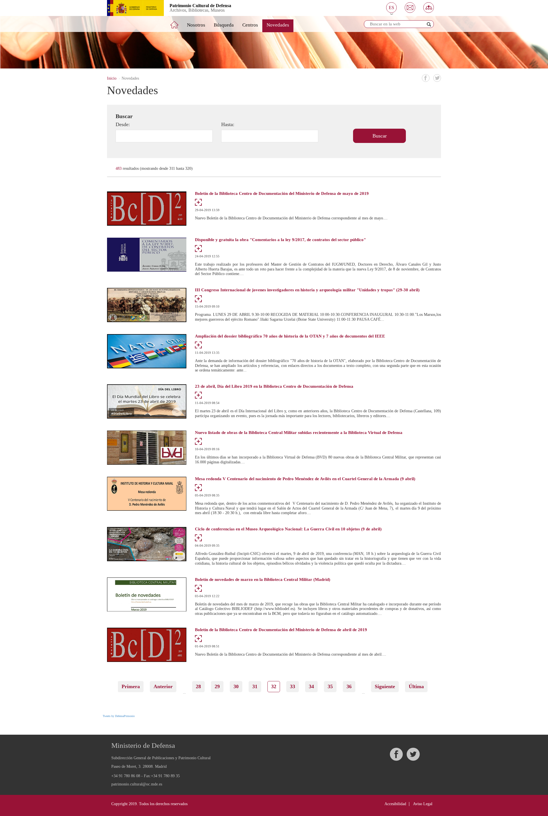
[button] (391, 7)
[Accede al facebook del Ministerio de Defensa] (396, 754)
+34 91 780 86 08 (125, 776)
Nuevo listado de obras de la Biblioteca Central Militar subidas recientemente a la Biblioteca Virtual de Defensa (298, 433)
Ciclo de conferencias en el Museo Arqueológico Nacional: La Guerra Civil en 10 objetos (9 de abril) (288, 529)
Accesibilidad (395, 804)
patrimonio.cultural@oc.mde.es (136, 784)
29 (219, 686)
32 (275, 688)
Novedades (278, 25)
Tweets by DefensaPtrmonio (119, 716)
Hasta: (227, 124)
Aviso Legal (422, 804)
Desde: (123, 124)
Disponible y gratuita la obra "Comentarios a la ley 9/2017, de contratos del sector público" (280, 240)
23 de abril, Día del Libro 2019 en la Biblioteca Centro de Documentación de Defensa (274, 386)
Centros (250, 25)
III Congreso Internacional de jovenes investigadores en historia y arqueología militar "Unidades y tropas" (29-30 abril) (307, 290)
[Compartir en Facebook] (426, 78)
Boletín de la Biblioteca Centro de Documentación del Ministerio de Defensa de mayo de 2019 (282, 193)
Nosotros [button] (196, 25)
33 (294, 686)
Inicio (111, 78)
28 (200, 686)
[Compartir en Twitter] (437, 78)
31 (256, 686)
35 (332, 686)
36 (350, 686)
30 (237, 686)
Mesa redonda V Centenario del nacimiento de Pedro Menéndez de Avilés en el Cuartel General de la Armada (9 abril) (305, 479)
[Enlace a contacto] (410, 7)
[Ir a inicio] (178, 22)
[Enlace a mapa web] (428, 7)
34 (313, 686)
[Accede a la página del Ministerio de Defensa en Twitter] (413, 754)
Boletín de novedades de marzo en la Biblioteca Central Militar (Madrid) (262, 579)
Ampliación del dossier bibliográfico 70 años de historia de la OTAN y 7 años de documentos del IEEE (290, 336)
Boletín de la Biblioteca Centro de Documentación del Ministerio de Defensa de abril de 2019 (281, 630)
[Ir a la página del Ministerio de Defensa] (131, 8)
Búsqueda (224, 25)
